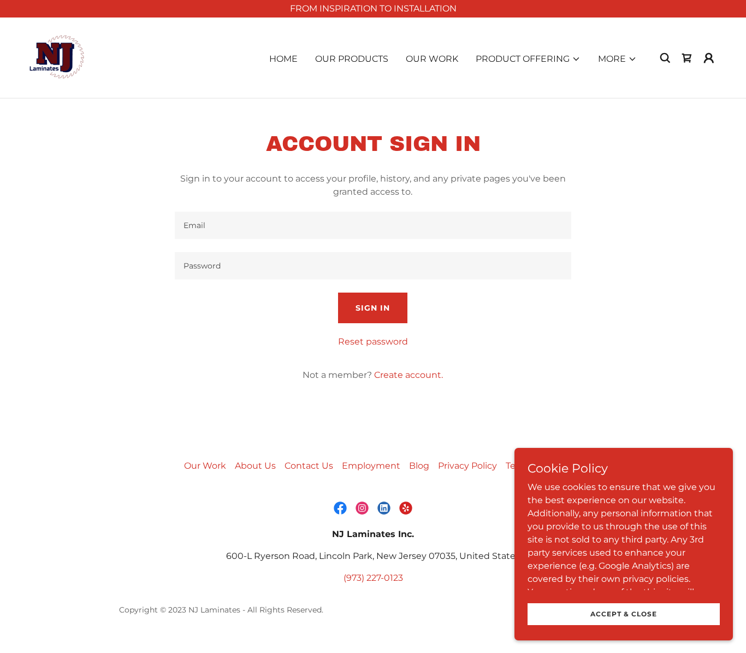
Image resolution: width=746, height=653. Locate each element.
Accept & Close (623, 614)
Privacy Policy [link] (467, 465)
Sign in (373, 308)
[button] (528, 59)
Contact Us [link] (309, 465)
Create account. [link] (408, 375)
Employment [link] (371, 465)
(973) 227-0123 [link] (373, 578)
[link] (58, 57)
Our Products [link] (351, 59)
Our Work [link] (432, 59)
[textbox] (373, 225)
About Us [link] (255, 465)
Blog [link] (419, 465)
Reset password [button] (373, 341)
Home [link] (283, 59)
